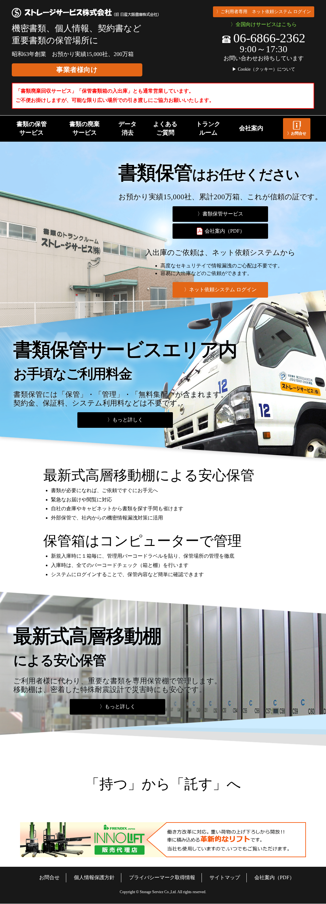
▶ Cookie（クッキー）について (263, 69)
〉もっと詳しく (125, 419)
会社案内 (251, 128)
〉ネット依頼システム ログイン (220, 289)
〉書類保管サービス (220, 213)
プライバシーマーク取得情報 (162, 877)
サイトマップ (224, 877)
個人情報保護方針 (94, 877)
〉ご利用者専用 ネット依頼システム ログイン (263, 11)
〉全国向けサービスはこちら (263, 24)
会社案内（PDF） (224, 231)
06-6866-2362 (269, 38)
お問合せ (49, 877)
